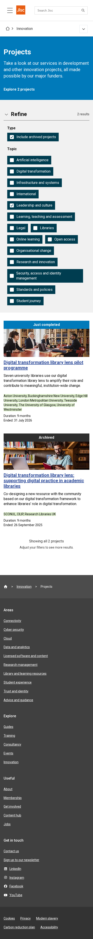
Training (9, 735)
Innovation (24, 28)
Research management (20, 665)
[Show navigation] (83, 29)
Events (8, 753)
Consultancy (12, 744)
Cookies (9, 918)
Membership (13, 798)
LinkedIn (15, 869)
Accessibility (49, 927)
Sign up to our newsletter (21, 860)
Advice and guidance (18, 700)
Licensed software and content (26, 656)
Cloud (8, 638)
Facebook (16, 886)
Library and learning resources (25, 673)
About (8, 789)
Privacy (25, 918)
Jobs (7, 824)
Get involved (12, 806)
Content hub (12, 815)
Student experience (18, 682)
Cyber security (14, 629)
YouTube (15, 895)
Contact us (11, 851)
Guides (8, 727)
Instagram (16, 877)
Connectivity (12, 621)
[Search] (83, 10)
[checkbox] (33, 137)
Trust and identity (16, 691)
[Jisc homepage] (20, 10)
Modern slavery (47, 918)
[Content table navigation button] (9, 10)
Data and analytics (17, 647)
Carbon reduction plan (19, 927)
